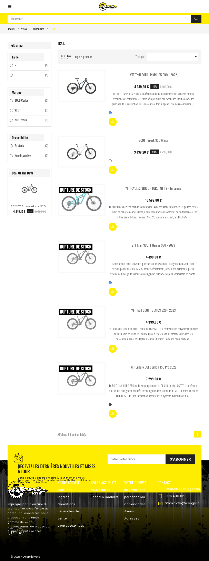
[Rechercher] (196, 19)
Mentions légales (65, 493)
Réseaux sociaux (104, 497)
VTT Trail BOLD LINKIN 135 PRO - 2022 (153, 74)
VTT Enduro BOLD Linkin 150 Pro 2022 (153, 367)
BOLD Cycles (26, 100)
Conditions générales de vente (68, 511)
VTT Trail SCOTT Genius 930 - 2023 (153, 245)
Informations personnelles (135, 493)
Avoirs (129, 511)
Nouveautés (100, 490)
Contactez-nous (71, 526)
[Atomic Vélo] (28, 489)
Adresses (131, 518)
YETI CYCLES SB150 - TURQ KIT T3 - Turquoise (153, 188)
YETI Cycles (26, 120)
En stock (26, 145)
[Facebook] (11, 531)
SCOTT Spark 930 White (153, 140)
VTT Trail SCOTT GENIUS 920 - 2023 (153, 310)
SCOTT (26, 110)
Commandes (135, 504)
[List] (69, 56)
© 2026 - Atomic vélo (25, 557)
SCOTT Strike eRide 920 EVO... (29, 206)
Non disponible (26, 155)
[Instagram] (20, 531)
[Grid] (63, 56)
